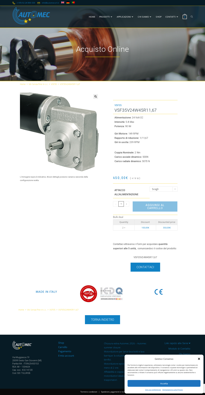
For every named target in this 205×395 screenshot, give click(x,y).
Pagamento (64, 351)
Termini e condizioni (88, 391)
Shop (61, 342)
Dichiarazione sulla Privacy (172, 390)
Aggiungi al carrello (155, 206)
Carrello (62, 347)
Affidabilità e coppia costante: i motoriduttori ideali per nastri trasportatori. (119, 375)
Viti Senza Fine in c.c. (38, 84)
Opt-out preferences (153, 390)
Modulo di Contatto (179, 348)
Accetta (164, 383)
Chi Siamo (184, 354)
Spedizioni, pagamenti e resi (113, 391)
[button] (198, 358)
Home (23, 84)
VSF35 (54, 84)
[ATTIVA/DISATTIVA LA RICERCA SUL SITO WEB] (192, 17)
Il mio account (66, 355)
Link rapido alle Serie (177, 343)
